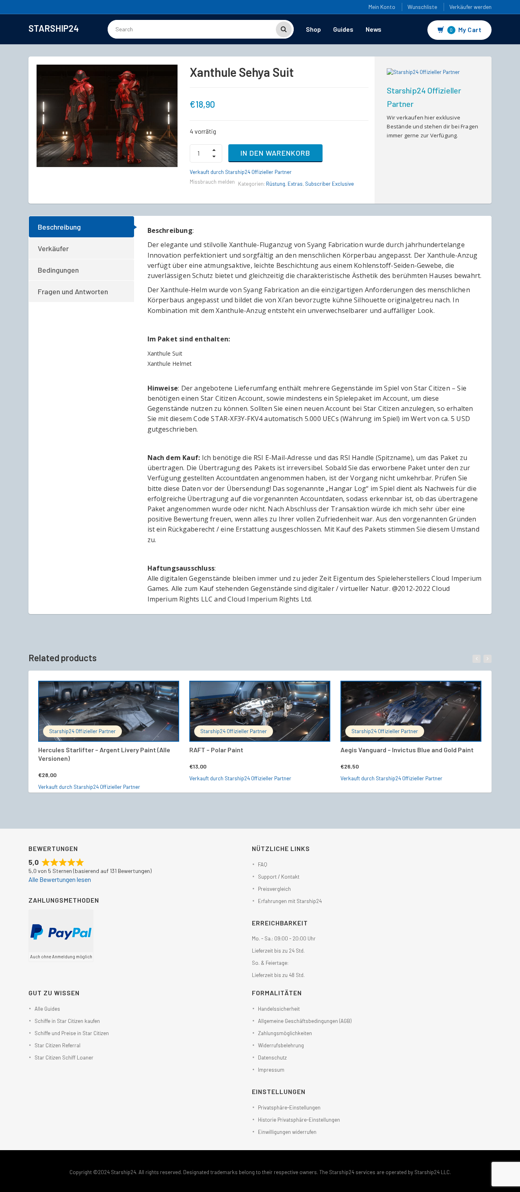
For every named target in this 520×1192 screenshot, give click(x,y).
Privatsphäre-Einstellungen (289, 1107)
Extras (295, 183)
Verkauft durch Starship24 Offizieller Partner (241, 172)
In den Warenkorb (275, 152)
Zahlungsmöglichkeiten (285, 1033)
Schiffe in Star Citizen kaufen (67, 1021)
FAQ (262, 864)
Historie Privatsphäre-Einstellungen (299, 1119)
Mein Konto (381, 6)
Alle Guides (47, 1008)
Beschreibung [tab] (59, 226)
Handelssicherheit (279, 1008)
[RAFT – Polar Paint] (259, 711)
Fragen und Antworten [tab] (73, 291)
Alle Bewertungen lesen (59, 879)
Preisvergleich (274, 889)
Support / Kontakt (278, 876)
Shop (313, 29)
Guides (343, 29)
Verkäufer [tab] (53, 248)
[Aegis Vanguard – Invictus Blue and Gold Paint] (410, 711)
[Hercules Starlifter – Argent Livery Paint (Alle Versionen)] (108, 711)
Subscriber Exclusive (329, 183)
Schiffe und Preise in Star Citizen (72, 1033)
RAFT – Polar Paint (216, 749)
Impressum (271, 1069)
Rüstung (275, 183)
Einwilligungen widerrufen (287, 1132)
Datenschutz (272, 1057)
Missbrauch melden (212, 181)
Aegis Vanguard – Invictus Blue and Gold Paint (407, 749)
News (373, 29)
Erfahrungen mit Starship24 (290, 901)
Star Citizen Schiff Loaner (64, 1057)
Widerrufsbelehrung (281, 1045)
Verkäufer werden (470, 6)
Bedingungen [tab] (58, 269)
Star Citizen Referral (57, 1045)
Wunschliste (422, 6)
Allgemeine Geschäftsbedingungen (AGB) (304, 1021)
